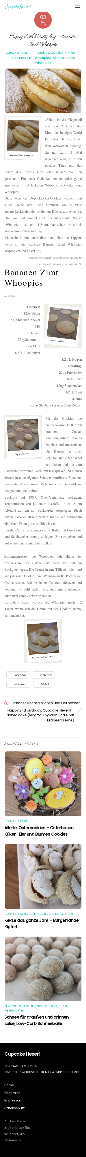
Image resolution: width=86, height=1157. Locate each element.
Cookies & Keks (63, 52)
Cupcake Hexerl (18, 53)
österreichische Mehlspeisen (50, 914)
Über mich (12, 1093)
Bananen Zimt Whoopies (31, 58)
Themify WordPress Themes (60, 1072)
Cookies (42, 52)
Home (9, 1085)
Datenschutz (14, 1108)
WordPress (30, 1072)
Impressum (13, 1100)
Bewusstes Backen (18, 1006)
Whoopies (43, 63)
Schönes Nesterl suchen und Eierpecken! (47, 703)
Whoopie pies (63, 58)
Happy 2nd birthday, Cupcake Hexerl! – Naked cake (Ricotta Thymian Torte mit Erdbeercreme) (40, 715)
